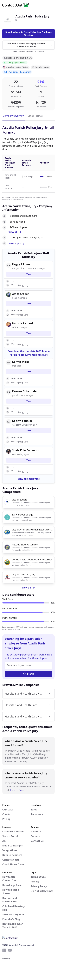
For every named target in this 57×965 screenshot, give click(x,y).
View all (26, 587)
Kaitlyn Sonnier (22, 420)
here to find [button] (16, 790)
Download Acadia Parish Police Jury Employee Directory (28, 33)
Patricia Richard (22, 323)
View (28, 274)
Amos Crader (20, 293)
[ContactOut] (16, 4)
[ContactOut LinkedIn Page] (4, 950)
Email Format (35, 115)
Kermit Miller (20, 361)
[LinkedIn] (16, 20)
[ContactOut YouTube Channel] (10, 950)
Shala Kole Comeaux (25, 450)
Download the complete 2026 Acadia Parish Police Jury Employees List (28, 353)
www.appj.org (16, 243)
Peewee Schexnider (25, 391)
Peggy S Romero (22, 264)
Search (30, 673)
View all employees (29, 478)
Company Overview (13, 115)
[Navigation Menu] (52, 5)
